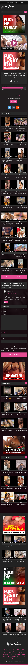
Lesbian (14, 101)
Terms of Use (19, 658)
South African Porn (20, 654)
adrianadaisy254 (16, 95)
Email (2, 339)
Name (3, 332)
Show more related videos (14, 277)
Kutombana (16, 649)
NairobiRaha (7, 649)
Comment (3, 314)
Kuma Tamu (21, 661)
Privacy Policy (9, 658)
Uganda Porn (15, 651)
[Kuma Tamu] (11, 7)
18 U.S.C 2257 (15, 656)
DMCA (23, 656)
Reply (5, 302)
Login (16, 2)
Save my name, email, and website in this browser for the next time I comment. (13, 349)
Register (21, 2)
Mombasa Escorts (7, 654)
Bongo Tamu (20, 652)
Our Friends (6, 656)
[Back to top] (23, 660)
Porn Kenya (11, 652)
